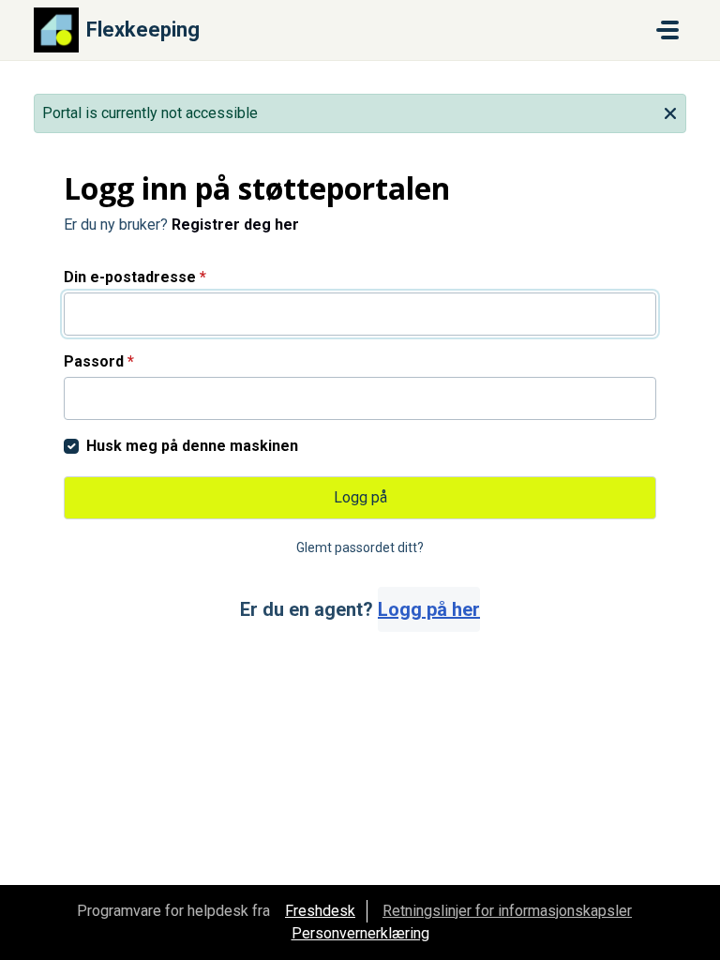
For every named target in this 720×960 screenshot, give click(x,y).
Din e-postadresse (135, 277)
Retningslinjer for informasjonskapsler (507, 911)
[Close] (670, 111)
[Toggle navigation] (667, 30)
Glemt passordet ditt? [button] (360, 547)
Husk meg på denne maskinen (192, 446)
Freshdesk (320, 911)
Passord (99, 361)
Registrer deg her (235, 224)
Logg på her (429, 609)
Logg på (360, 497)
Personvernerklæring (360, 933)
